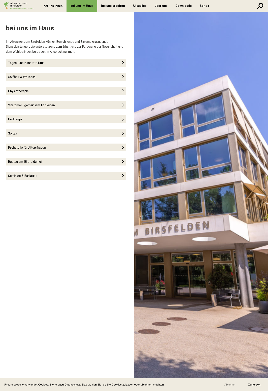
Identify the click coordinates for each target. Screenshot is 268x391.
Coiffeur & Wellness (22, 77)
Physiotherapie (18, 91)
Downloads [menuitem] (183, 6)
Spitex (12, 133)
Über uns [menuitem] (161, 6)
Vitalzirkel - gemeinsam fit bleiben (31, 105)
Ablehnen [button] (230, 384)
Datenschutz (72, 384)
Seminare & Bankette (22, 176)
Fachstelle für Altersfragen (27, 147)
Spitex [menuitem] (204, 6)
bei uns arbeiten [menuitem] (113, 6)
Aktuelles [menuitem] (140, 6)
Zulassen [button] (254, 384)
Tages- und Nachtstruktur (26, 63)
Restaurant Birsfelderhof (25, 162)
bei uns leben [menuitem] (53, 6)
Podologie (15, 119)
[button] (166, 385)
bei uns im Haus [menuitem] (81, 6)
